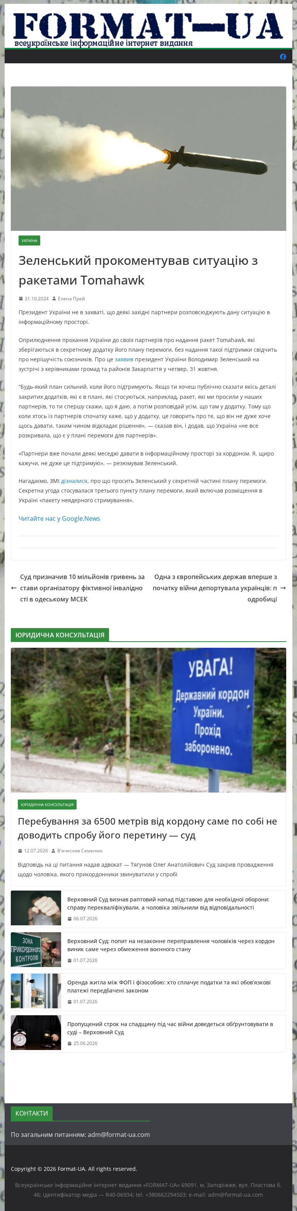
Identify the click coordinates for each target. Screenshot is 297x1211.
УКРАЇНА (29, 240)
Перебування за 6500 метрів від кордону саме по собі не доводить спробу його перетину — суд (147, 828)
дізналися (74, 480)
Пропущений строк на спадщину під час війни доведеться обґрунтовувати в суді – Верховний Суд (170, 1028)
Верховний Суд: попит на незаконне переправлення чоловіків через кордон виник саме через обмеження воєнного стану (171, 945)
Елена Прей (71, 298)
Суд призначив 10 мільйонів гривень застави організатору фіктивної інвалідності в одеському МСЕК (82, 587)
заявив (124, 359)
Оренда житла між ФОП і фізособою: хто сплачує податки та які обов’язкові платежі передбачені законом (169, 986)
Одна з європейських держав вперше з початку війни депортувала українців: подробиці (215, 587)
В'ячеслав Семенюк (79, 850)
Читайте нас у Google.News (59, 518)
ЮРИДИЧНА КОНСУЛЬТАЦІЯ (47, 804)
